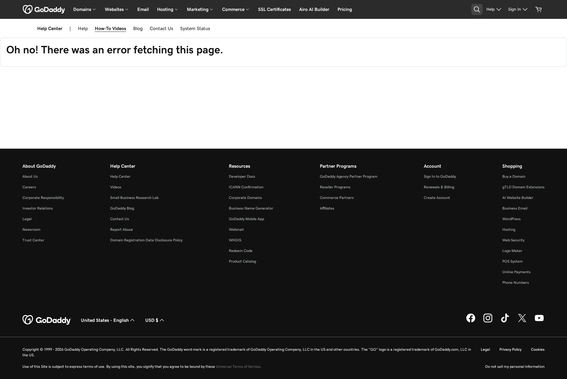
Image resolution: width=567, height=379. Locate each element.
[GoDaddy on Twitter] (522, 321)
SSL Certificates (274, 9)
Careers (29, 187)
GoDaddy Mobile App (246, 219)
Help (83, 28)
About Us (30, 176)
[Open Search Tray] (477, 9)
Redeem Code (240, 251)
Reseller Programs (335, 187)
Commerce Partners (337, 198)
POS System (512, 261)
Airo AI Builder (314, 9)
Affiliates (327, 208)
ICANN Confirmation (246, 187)
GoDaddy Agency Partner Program (348, 176)
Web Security (513, 240)
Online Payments (516, 272)
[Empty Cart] (539, 9)
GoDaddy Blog (122, 208)
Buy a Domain (513, 176)
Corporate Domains (245, 198)
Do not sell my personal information (515, 366)
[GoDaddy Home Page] (46, 320)
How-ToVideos (110, 28)
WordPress (511, 219)
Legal (27, 219)
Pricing (345, 9)
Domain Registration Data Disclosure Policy (146, 240)
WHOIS (235, 240)
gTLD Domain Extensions (523, 187)
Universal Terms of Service (238, 366)
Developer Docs (242, 176)
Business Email (514, 208)
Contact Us (161, 28)
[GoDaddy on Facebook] (470, 321)
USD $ (151, 320)
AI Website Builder (517, 198)
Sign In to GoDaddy (440, 176)
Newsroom (31, 229)
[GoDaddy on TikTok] (505, 321)
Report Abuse (121, 229)
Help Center (120, 176)
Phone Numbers (515, 282)
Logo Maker (512, 251)
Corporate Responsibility (43, 198)
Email (143, 9)
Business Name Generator (251, 208)
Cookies (538, 349)
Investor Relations (37, 208)
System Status (195, 28)
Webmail (236, 229)
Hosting (508, 229)
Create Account (437, 198)
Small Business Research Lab (134, 198)
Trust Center (33, 240)
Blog (138, 28)
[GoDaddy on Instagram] (488, 321)
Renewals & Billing (439, 187)
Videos (115, 187)
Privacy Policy (510, 349)
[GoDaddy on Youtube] (539, 321)
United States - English (105, 320)
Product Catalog (242, 261)
